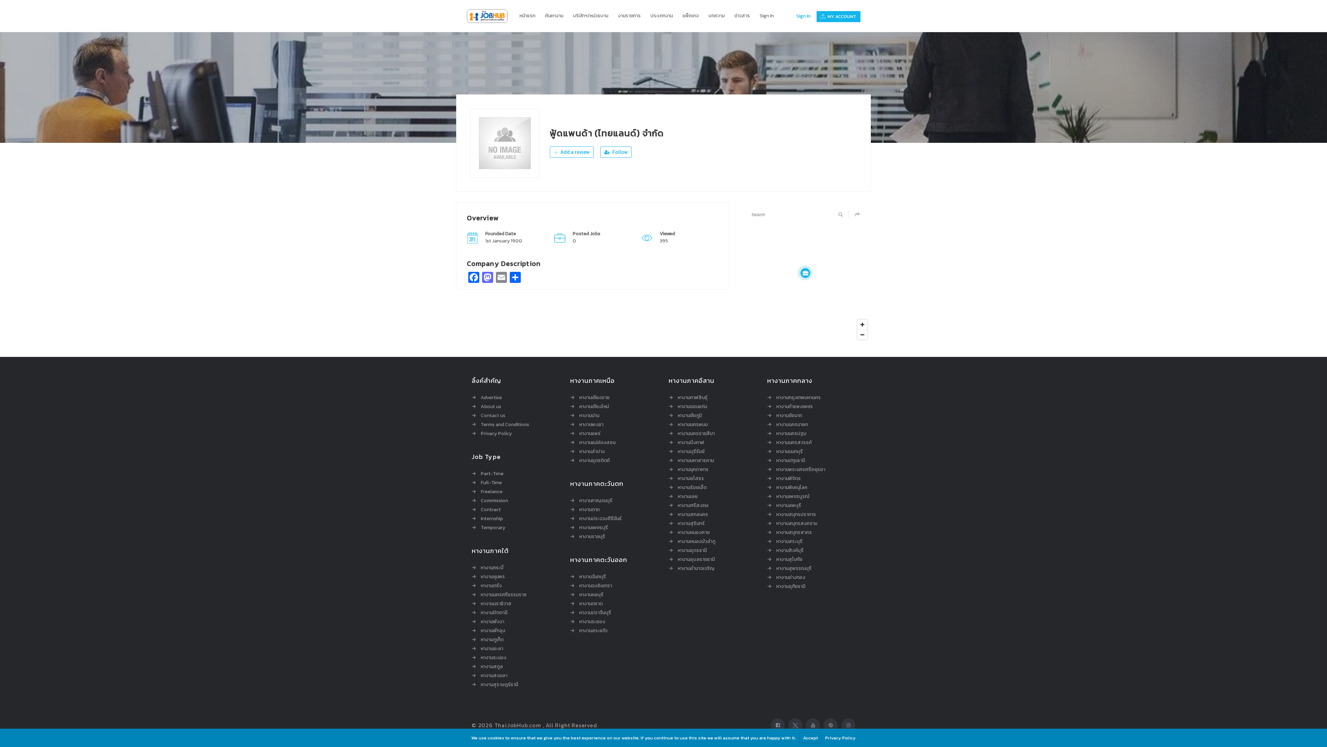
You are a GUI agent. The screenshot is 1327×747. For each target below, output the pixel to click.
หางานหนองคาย (694, 532)
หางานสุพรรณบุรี (793, 568)
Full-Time (491, 482)
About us (491, 406)
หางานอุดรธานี (692, 550)
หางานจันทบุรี (592, 576)
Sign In (767, 15)
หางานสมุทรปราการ (796, 514)
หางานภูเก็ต (492, 639)
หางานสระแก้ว (593, 630)
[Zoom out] (862, 335)
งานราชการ (629, 15)
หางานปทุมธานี (790, 460)
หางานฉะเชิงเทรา (595, 585)
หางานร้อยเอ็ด (692, 487)
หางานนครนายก (792, 424)
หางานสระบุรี (789, 541)
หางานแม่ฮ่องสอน (597, 442)
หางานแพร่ (590, 433)
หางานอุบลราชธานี (696, 559)
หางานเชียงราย (594, 397)
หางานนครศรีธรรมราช (503, 594)
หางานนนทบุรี (789, 451)
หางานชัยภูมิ (690, 415)
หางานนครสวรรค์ (794, 442)
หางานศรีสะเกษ (693, 505)
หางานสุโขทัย (789, 559)
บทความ (716, 15)
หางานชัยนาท (789, 415)
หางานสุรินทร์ (691, 523)
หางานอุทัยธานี (790, 586)
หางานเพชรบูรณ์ (792, 496)
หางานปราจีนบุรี (595, 612)
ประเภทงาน (661, 15)
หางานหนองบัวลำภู (696, 541)
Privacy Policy (496, 433)
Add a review (574, 152)
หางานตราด (591, 603)
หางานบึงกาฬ (691, 442)
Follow (619, 152)
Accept (810, 738)
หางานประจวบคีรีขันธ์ (600, 518)
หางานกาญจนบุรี (595, 500)
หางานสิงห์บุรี (789, 550)
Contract (491, 509)
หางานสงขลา (494, 675)
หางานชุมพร (493, 576)
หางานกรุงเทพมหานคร (798, 397)
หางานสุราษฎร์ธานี (499, 684)
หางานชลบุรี (591, 594)
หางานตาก (589, 509)
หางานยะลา (492, 648)
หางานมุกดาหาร (693, 469)
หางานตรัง (491, 585)
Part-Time (492, 473)
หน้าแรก (527, 15)
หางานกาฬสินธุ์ (692, 397)
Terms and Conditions (505, 424)
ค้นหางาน (554, 15)
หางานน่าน (589, 415)
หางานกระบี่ (492, 567)
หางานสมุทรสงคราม (796, 523)
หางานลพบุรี (788, 505)
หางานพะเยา (591, 424)
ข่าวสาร (742, 15)
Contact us (493, 415)
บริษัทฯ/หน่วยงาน (590, 15)
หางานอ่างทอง (790, 577)
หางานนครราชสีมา (696, 433)
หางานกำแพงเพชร (794, 406)
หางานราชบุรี (592, 536)
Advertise (491, 397)
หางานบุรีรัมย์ (691, 451)
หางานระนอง (493, 657)
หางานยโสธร (691, 478)
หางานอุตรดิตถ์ (594, 460)
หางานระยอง (592, 621)
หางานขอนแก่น (692, 406)
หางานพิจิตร (788, 478)
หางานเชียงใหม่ (594, 406)
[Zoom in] (862, 325)
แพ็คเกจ (691, 15)
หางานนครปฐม (791, 433)
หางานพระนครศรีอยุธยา (800, 469)
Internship (492, 518)
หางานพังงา (492, 621)
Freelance (491, 491)
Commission (494, 500)
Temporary (493, 527)
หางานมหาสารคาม (696, 460)
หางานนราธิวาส (496, 603)
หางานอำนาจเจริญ (696, 568)
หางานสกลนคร (693, 514)
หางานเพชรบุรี (593, 527)
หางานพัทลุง (493, 630)
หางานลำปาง (592, 451)
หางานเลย (688, 496)
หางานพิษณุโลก (791, 487)
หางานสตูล (492, 666)
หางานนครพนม (693, 424)
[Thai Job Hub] (491, 16)
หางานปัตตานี (494, 612)
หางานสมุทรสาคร (794, 532)
